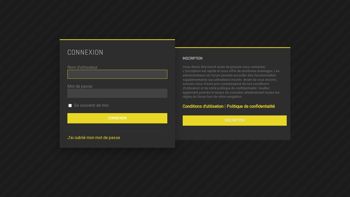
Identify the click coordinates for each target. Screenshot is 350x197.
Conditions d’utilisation (203, 106)
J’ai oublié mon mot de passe (93, 137)
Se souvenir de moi (91, 105)
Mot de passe (79, 86)
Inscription (235, 120)
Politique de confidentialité (251, 106)
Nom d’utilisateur (82, 67)
